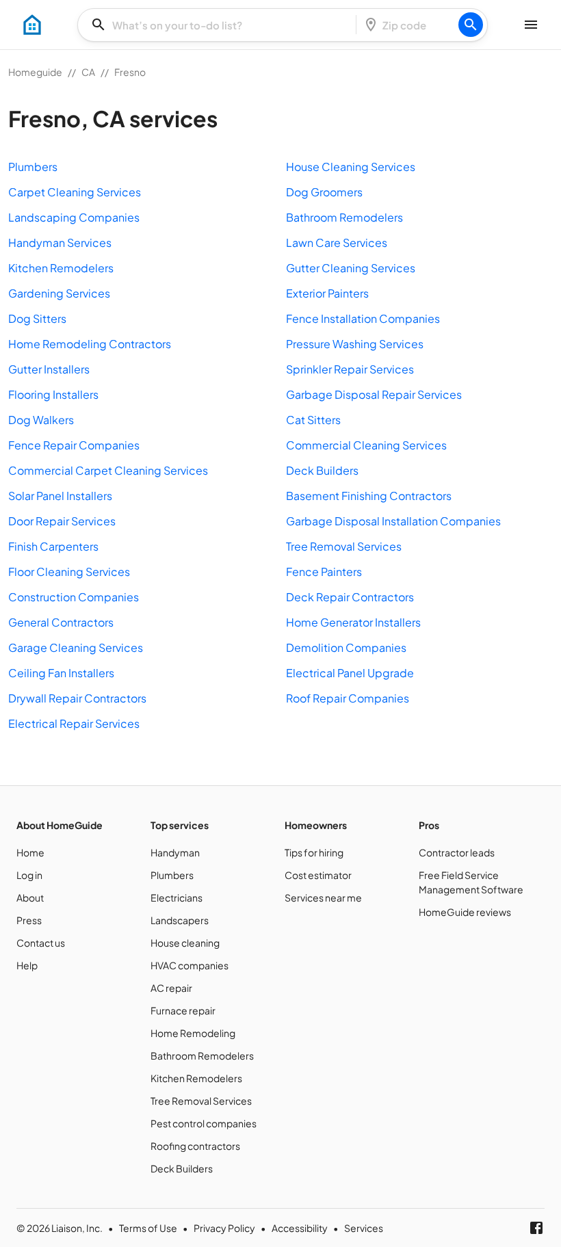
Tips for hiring (314, 852)
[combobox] (221, 25)
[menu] (32, 24)
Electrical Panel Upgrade (350, 673)
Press (29, 920)
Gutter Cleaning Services (350, 268)
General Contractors (61, 622)
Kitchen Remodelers (61, 268)
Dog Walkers (41, 419)
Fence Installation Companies (363, 318)
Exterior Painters (327, 293)
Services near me (323, 897)
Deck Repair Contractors (350, 597)
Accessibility (300, 1228)
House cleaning (185, 942)
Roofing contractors (195, 1146)
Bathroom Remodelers (344, 217)
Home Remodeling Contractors (89, 344)
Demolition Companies (346, 647)
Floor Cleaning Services (69, 571)
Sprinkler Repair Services (350, 369)
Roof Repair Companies (347, 698)
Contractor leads (457, 852)
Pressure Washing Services (354, 344)
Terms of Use (148, 1228)
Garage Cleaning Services (75, 647)
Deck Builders (322, 470)
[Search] (470, 24)
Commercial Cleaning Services (366, 445)
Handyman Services (60, 242)
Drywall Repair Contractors (77, 698)
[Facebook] (536, 1228)
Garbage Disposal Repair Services (374, 394)
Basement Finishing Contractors (369, 495)
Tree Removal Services (344, 546)
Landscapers (180, 920)
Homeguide (35, 72)
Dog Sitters (37, 318)
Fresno (130, 72)
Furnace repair (183, 1010)
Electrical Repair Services (74, 723)
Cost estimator (318, 875)
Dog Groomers (324, 192)
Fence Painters (324, 571)
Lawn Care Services (336, 242)
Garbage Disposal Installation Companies (393, 521)
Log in (29, 875)
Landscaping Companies (74, 217)
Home (30, 852)
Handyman (175, 852)
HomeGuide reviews (465, 912)
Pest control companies (204, 1123)
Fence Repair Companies (74, 445)
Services (363, 1228)
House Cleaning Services (350, 166)
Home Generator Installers (353, 622)
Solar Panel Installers (60, 495)
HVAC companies (190, 965)
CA (88, 72)
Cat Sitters (313, 419)
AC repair (171, 988)
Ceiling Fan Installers (61, 673)
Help (27, 965)
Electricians (177, 897)
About (30, 897)
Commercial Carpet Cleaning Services (108, 470)
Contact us (40, 942)
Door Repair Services (62, 521)
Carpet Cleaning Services (74, 192)
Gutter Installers (49, 369)
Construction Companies (73, 597)
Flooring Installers (53, 394)
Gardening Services (59, 293)
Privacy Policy (224, 1228)
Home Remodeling (193, 1033)
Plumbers (32, 166)
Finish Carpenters (53, 546)
